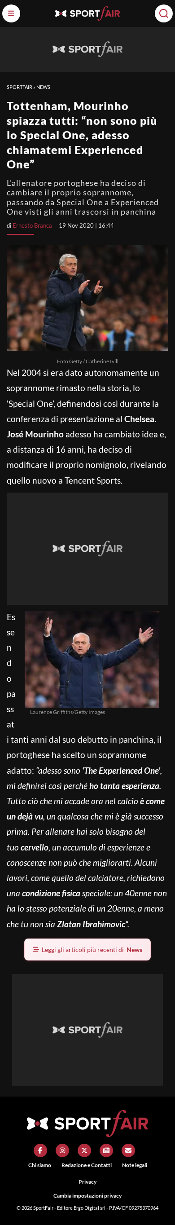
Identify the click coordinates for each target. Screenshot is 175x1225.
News (43, 87)
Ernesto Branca (32, 225)
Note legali (134, 1165)
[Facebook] (40, 1150)
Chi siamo (39, 1165)
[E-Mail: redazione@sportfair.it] (128, 1150)
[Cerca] (164, 13)
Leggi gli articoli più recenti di (92, 949)
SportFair (19, 87)
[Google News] (106, 1150)
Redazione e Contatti (86, 1165)
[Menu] (11, 13)
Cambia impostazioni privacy (87, 1195)
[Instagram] (62, 1150)
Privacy (87, 1181)
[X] (84, 1150)
